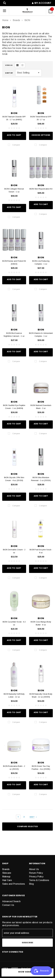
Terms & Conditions (39, 880)
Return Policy (36, 873)
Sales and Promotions (13, 884)
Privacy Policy (36, 876)
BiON (27, 20)
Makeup (6, 876)
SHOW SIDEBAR (26, 972)
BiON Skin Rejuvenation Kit (40, 189)
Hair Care (7, 880)
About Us (34, 869)
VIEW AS (9, 65)
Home (5, 20)
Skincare (6, 873)
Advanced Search (11, 901)
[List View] (22, 65)
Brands (16, 20)
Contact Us (8, 905)
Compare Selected (27, 826)
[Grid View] (17, 65)
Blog (31, 884)
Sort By (9, 73)
